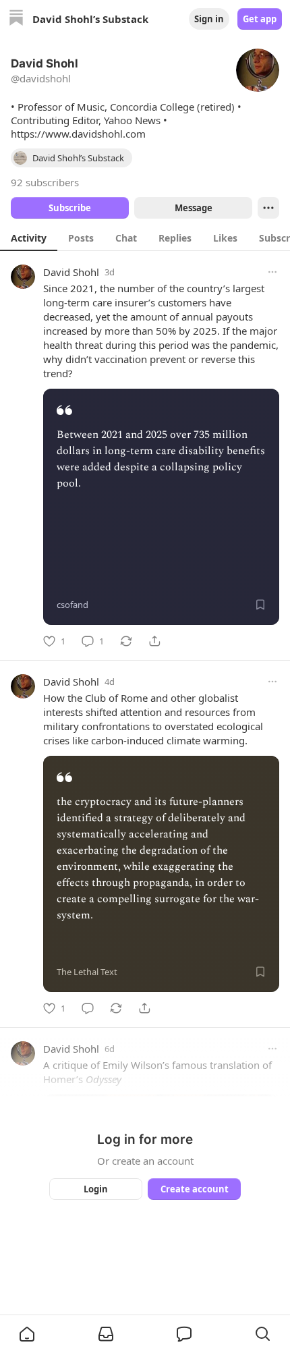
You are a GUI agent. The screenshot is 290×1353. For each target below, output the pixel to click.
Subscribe (70, 208)
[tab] (28, 237)
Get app (260, 19)
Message (193, 208)
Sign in (209, 19)
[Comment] (87, 1008)
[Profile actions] (268, 208)
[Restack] (126, 641)
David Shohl (71, 272)
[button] (27, 1334)
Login (96, 1189)
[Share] (154, 641)
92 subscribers (45, 182)
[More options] (272, 272)
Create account (195, 1189)
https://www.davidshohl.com (78, 133)
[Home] (16, 19)
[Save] (260, 604)
